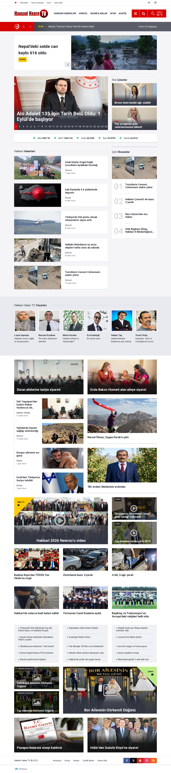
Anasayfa (57, 760)
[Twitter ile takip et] (133, 760)
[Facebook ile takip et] (126, 760)
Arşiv (49, 3)
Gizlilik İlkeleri (88, 760)
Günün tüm (148, 26)
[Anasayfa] (15, 3)
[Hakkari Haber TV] (31, 13)
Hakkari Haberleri (65, 13)
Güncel (83, 13)
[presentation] (23, 26)
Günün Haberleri (37, 3)
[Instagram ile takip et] (146, 760)
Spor (113, 13)
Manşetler (24, 3)
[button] (16, 126)
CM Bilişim (23, 769)
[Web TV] (148, 2)
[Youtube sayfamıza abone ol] (140, 760)
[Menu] (135, 13)
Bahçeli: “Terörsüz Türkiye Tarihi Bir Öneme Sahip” (71, 26)
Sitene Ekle (58, 3)
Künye (67, 760)
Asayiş (122, 13)
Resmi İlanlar (98, 13)
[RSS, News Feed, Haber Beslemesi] (153, 760)
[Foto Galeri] (155, 2)
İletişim (76, 760)
